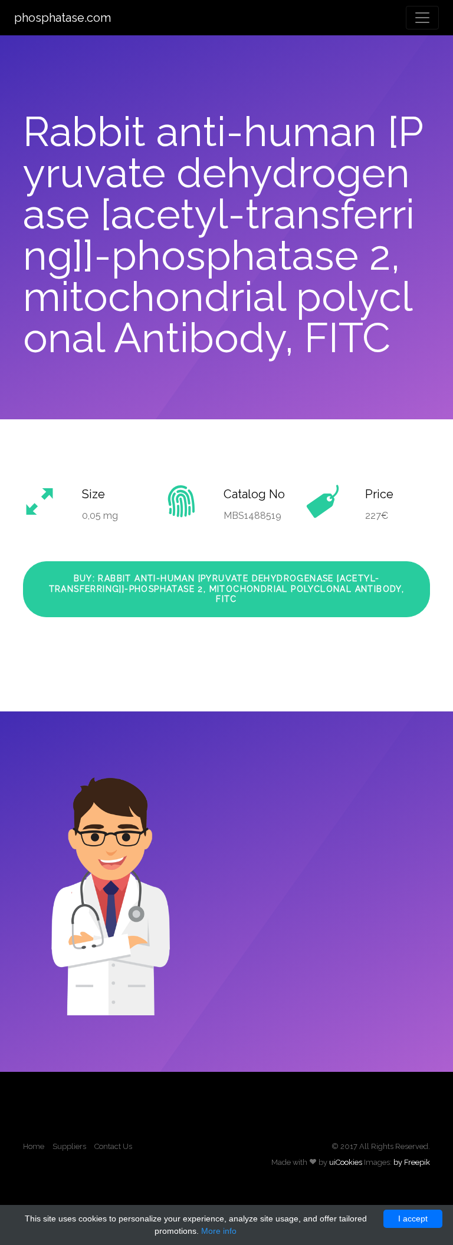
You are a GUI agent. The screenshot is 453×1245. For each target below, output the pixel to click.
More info (219, 1231)
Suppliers (69, 1146)
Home (33, 1146)
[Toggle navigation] (422, 17)
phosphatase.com (62, 18)
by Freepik (411, 1162)
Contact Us (113, 1146)
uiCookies (345, 1162)
